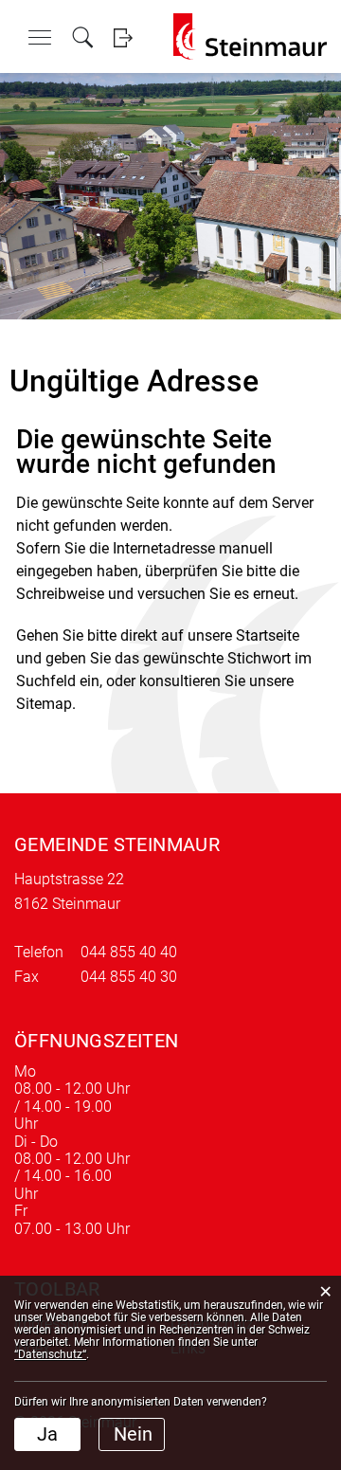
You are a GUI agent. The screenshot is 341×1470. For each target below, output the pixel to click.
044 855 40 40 (129, 952)
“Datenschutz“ (50, 1354)
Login (123, 37)
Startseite (267, 635)
